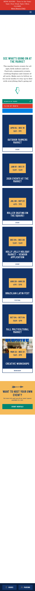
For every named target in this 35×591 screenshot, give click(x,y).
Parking (27, 587)
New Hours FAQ (18, 8)
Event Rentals (17, 407)
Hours (10, 587)
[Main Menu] (31, 12)
